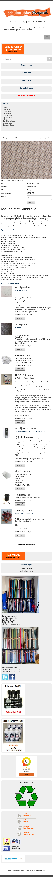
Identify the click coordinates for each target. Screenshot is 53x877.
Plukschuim (7, 113)
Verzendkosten (8, 123)
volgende (47, 138)
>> (51, 138)
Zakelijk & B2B (37, 22)
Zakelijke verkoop (9, 121)
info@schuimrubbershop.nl (11, 624)
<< (37, 138)
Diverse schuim (8, 115)
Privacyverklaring (20, 22)
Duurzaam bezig (8, 125)
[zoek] (49, 59)
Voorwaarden (8, 22)
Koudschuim (7, 109)
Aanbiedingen (7, 117)
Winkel (5, 119)
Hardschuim (7, 111)
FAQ (29, 22)
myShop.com (30, 544)
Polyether (6, 107)
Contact (46, 22)
